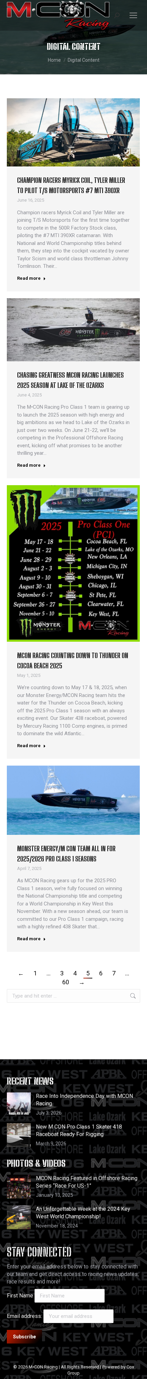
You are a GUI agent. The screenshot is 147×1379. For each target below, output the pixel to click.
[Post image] (19, 1104)
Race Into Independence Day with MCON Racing (84, 1100)
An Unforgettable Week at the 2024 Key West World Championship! (83, 1213)
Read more (29, 278)
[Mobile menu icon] (133, 15)
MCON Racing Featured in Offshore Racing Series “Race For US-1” (86, 1182)
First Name (20, 1295)
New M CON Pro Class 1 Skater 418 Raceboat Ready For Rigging (79, 1130)
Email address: (25, 1316)
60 (65, 982)
